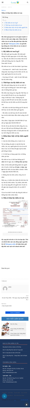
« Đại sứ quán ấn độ (6, 305)
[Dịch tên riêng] (5, 324)
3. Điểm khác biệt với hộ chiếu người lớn (15, 27)
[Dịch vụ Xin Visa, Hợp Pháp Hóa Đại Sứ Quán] (15, 2)
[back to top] (26, 404)
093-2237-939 (10, 380)
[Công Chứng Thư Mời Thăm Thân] (5, 329)
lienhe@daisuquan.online (11, 372)
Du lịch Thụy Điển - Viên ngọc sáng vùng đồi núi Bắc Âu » (15, 298)
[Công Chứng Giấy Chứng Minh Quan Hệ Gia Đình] (5, 334)
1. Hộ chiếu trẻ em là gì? (11, 23)
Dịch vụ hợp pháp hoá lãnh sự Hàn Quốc (11, 352)
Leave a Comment (15, 312)
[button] (15, 218)
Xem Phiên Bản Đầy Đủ (21, 400)
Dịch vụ (10, 7)
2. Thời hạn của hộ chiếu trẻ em (13, 25)
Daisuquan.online (14, 43)
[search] (27, 2)
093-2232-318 (10, 370)
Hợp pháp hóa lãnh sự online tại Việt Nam (12, 347)
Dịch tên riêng (13, 324)
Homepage (4, 7)
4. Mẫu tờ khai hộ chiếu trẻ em (12, 30)
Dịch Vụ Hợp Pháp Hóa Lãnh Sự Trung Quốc (13, 349)
